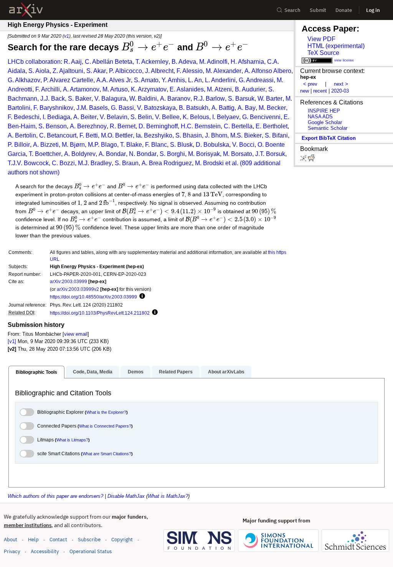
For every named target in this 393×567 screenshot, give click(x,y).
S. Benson (52, 126)
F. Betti (88, 135)
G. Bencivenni (261, 117)
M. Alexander (223, 71)
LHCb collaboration (34, 61)
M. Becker (272, 107)
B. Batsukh (193, 107)
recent (320, 91)
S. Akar (96, 71)
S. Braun (127, 163)
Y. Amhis (173, 80)
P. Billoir (19, 144)
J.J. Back (52, 98)
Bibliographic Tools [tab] (36, 372)
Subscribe (89, 539)
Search (292, 10)
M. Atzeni (219, 89)
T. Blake (131, 144)
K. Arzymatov (149, 89)
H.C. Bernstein (201, 126)
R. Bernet (122, 126)
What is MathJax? (168, 496)
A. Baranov (175, 98)
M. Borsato (237, 154)
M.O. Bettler (117, 135)
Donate (343, 10)
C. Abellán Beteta (108, 61)
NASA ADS (320, 116)
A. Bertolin (22, 135)
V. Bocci (243, 144)
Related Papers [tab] (176, 372)
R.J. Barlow (209, 98)
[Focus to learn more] (141, 296)
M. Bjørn (73, 144)
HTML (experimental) (336, 46)
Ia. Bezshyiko (154, 135)
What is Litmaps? (72, 440)
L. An (195, 80)
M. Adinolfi (213, 61)
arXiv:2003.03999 (68, 281)
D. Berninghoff (158, 126)
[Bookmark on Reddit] (311, 159)
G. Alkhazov (24, 80)
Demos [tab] (136, 372)
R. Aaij (73, 61)
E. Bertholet (271, 126)
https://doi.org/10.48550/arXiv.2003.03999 (93, 296)
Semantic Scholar (327, 128)
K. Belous (196, 117)
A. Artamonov (81, 89)
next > (341, 84)
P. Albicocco (125, 71)
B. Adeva (184, 61)
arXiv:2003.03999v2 (78, 289)
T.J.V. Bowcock (28, 163)
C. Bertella (238, 126)
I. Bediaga (56, 117)
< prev (310, 84)
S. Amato (146, 80)
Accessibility (45, 551)
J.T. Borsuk (270, 154)
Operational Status (90, 551)
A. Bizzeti (46, 144)
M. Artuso (115, 89)
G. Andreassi (256, 80)
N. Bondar (143, 154)
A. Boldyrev (80, 154)
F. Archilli (47, 89)
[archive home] (26, 10)
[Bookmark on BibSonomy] (304, 159)
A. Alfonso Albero (267, 71)
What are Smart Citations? (107, 453)
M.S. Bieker (246, 135)
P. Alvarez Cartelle (68, 80)
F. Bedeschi (24, 117)
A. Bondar (112, 154)
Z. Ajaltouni (68, 71)
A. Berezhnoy (88, 126)
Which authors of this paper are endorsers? (55, 496)
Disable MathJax (126, 496)
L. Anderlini (220, 80)
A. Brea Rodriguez (167, 163)
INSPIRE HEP (324, 111)
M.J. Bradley (95, 163)
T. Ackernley (151, 61)
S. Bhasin (188, 135)
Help (33, 539)
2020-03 (340, 91)
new (304, 91)
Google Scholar (325, 122)
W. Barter (270, 98)
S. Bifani (276, 135)
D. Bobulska (212, 144)
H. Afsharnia (247, 61)
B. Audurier (250, 89)
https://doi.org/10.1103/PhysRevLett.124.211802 (100, 312)
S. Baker (79, 98)
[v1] (12, 341)
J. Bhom (216, 135)
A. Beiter (85, 117)
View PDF (321, 39)
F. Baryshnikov (53, 107)
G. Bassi (122, 107)
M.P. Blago (102, 144)
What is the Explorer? (106, 412)
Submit (318, 10)
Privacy (12, 551)
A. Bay (247, 107)
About (10, 539)
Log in (373, 10)
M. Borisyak (204, 154)
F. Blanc (156, 144)
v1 (66, 35)
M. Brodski (209, 163)
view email (76, 334)
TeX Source (323, 53)
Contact (58, 539)
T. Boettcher (45, 154)
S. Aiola (39, 71)
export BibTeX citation (329, 138)
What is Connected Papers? (105, 426)
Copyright (122, 539)
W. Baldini (143, 98)
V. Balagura (110, 98)
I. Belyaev (225, 117)
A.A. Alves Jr (113, 80)
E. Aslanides (187, 89)
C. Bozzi (63, 163)
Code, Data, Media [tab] (92, 372)
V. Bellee (167, 117)
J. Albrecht (159, 71)
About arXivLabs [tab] (226, 372)
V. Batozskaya (156, 107)
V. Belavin (113, 117)
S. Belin (141, 117)
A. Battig (222, 107)
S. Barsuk (241, 98)
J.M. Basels (92, 107)
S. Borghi (172, 154)
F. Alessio (190, 71)
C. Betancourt (57, 135)
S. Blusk (181, 144)
